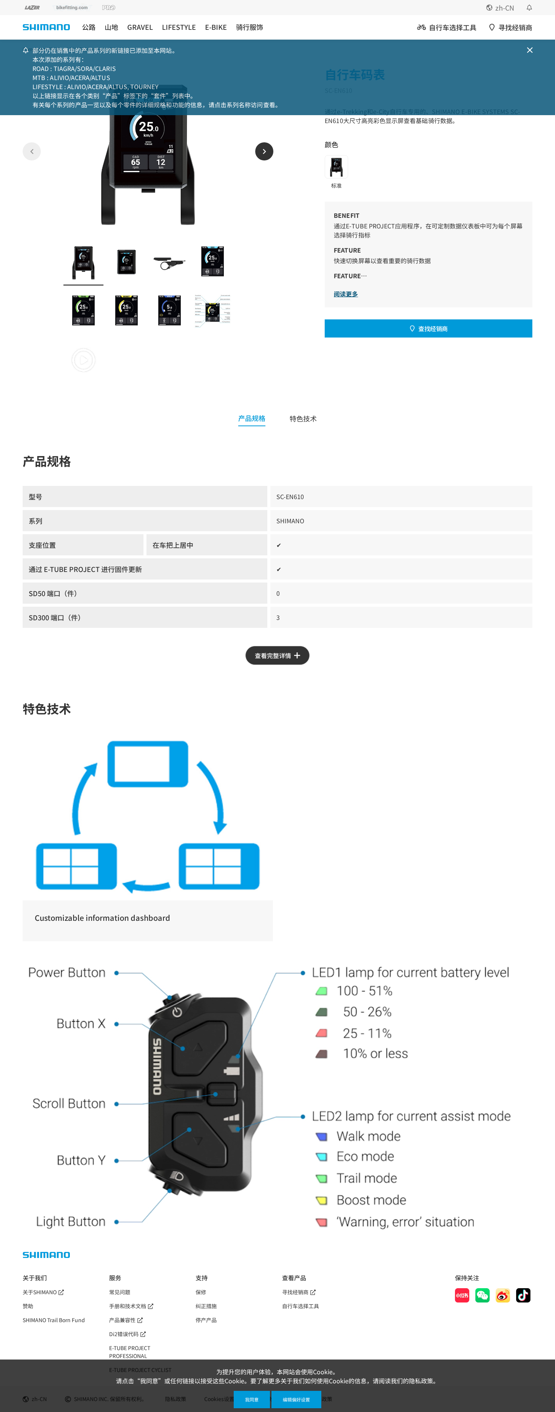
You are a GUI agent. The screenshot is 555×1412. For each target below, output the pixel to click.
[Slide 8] (213, 311)
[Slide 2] (126, 262)
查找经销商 (433, 328)
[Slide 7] (170, 311)
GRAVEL (140, 27)
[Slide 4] (213, 262)
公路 (89, 27)
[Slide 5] (83, 311)
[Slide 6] (126, 311)
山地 (111, 27)
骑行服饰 (249, 27)
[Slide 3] (170, 262)
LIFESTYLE (179, 27)
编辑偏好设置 (296, 1399)
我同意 (252, 1399)
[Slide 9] (83, 360)
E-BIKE (216, 27)
